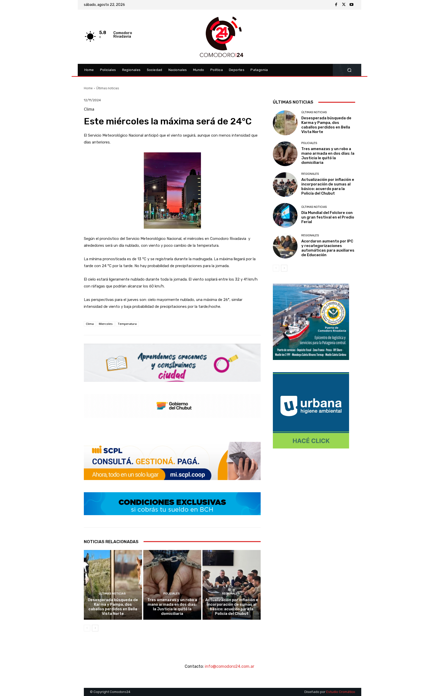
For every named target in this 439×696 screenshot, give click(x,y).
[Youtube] (351, 5)
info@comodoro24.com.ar (229, 666)
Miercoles (106, 324)
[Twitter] (344, 5)
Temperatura (127, 324)
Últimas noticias (107, 88)
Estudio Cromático (340, 692)
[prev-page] (87, 628)
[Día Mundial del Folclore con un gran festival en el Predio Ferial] (285, 215)
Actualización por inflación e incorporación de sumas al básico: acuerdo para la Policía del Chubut (231, 607)
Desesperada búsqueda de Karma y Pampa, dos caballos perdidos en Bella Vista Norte (113, 607)
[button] (349, 70)
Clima (90, 324)
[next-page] (95, 628)
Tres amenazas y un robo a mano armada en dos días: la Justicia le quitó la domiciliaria (172, 607)
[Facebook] (336, 5)
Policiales (171, 593)
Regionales (231, 593)
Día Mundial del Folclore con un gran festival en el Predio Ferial (327, 217)
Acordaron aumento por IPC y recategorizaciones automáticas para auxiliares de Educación (327, 248)
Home (88, 88)
